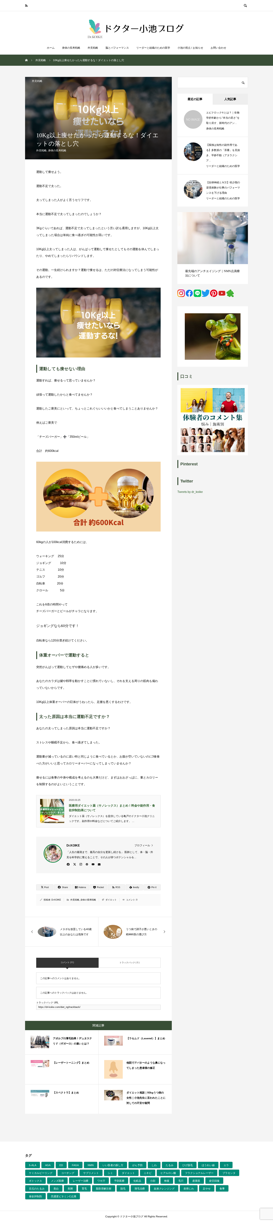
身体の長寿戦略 (71, 47)
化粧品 (137, 1180)
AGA (48, 1165)
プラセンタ (228, 1172)
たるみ (169, 1165)
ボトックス (35, 1180)
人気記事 (230, 99)
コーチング (67, 1172)
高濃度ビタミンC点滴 (63, 1196)
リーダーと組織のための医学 (153, 47)
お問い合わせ (218, 47)
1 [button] (238, 216)
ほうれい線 (208, 1165)
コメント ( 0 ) (67, 962)
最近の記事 (195, 99)
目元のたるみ (37, 1188)
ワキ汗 (101, 1180)
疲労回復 (214, 1180)
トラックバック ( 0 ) (129, 962)
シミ (110, 1172)
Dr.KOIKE (56, 899)
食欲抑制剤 (35, 1196)
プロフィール (142, 845)
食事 (222, 1188)
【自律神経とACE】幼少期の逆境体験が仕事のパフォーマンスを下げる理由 (223, 187)
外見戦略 (93, 47)
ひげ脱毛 (187, 1165)
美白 (56, 1188)
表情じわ (188, 1188)
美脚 (70, 1188)
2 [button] (241, 216)
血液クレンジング (164, 1188)
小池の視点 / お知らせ (190, 47)
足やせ (207, 1188)
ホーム (51, 47)
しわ (154, 1165)
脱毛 (123, 1188)
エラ (226, 1165)
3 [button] (244, 216)
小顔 (152, 1180)
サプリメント (91, 1172)
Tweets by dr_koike (190, 491)
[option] (212, 248)
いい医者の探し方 (113, 1165)
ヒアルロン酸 (168, 1172)
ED (61, 1165)
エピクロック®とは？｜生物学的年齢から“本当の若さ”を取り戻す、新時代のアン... (223, 117)
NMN (91, 1165)
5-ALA (32, 1165)
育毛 (84, 1188)
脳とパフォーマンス (117, 47)
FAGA (75, 1165)
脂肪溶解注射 (103, 1188)
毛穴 (180, 1180)
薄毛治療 (139, 1188)
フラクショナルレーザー (199, 1172)
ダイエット (111, 899)
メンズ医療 (57, 1180)
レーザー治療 (80, 1180)
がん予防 (137, 1165)
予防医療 (119, 1180)
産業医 (196, 1180)
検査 (166, 1180)
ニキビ (148, 1172)
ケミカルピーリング (40, 1172)
